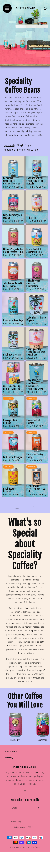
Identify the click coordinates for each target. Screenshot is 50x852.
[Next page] (33, 506)
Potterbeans (21, 847)
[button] (25, 751)
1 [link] (17, 506)
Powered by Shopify (33, 847)
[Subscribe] (38, 808)
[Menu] (7, 8)
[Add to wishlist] (22, 187)
